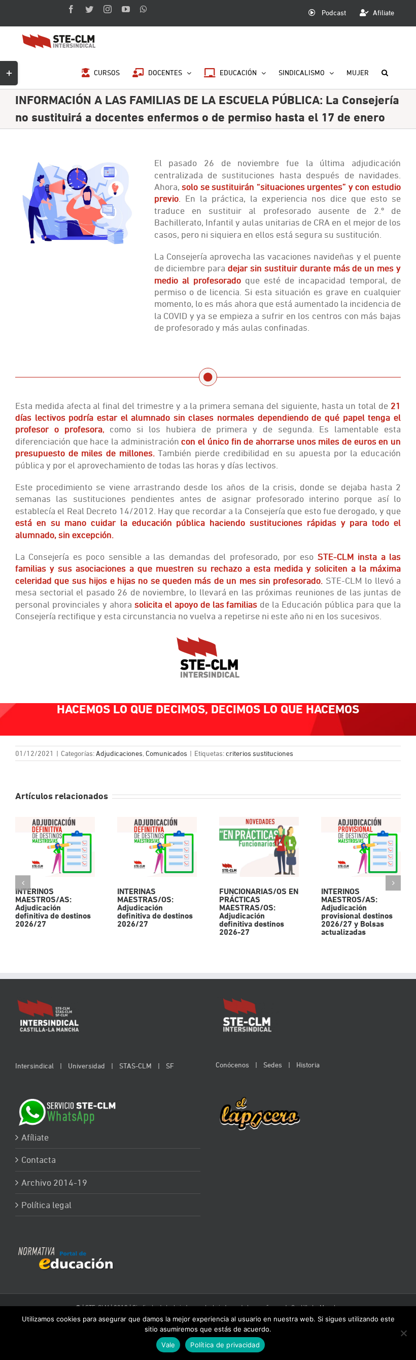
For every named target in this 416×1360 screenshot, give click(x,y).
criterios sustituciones (259, 753)
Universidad (86, 1065)
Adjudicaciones (119, 753)
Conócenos (232, 1064)
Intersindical (34, 1065)
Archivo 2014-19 (54, 1182)
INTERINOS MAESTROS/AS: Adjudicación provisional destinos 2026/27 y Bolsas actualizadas (361, 847)
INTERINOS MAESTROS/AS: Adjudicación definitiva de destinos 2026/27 (55, 847)
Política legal (46, 1204)
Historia (308, 1064)
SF (170, 1065)
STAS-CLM (135, 1065)
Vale (168, 1345)
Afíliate (35, 1137)
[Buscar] (385, 71)
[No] (403, 1333)
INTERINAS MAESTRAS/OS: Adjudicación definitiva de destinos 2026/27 (157, 847)
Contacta (38, 1159)
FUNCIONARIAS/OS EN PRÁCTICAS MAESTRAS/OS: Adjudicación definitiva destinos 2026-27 (259, 847)
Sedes (272, 1064)
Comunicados (166, 753)
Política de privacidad (225, 1345)
